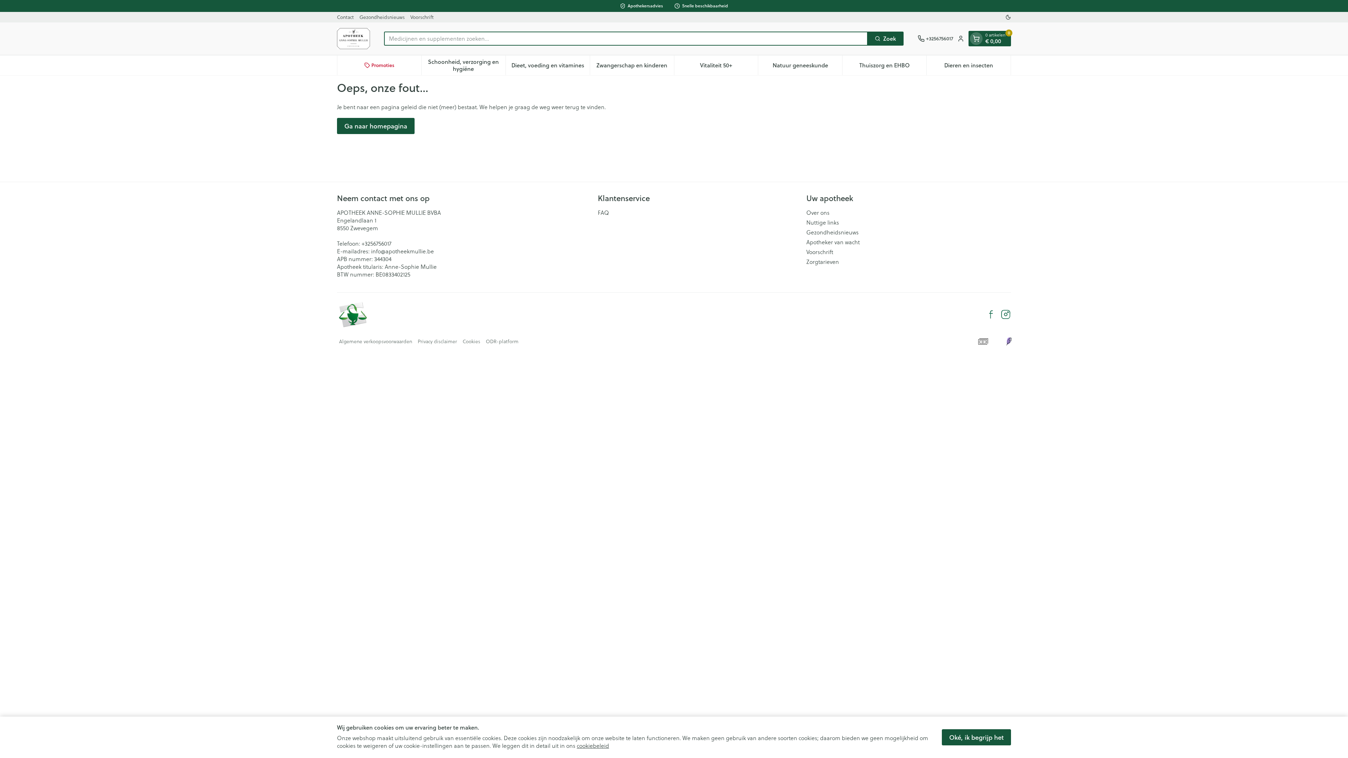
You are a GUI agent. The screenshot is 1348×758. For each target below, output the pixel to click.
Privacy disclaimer (437, 341)
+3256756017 (376, 243)
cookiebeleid (593, 746)
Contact (345, 17)
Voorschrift (422, 17)
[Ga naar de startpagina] (353, 38)
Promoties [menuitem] (382, 65)
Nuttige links (822, 222)
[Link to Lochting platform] (1009, 341)
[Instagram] (1005, 314)
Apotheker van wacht (833, 242)
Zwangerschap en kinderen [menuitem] (635, 67)
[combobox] (626, 39)
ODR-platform (502, 341)
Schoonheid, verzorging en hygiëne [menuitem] (466, 65)
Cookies (471, 341)
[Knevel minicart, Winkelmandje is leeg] (976, 38)
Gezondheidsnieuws (382, 17)
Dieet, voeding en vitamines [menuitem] (550, 67)
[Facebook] (991, 314)
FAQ (603, 213)
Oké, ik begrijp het (976, 737)
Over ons (818, 213)
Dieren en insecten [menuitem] (977, 67)
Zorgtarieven (822, 262)
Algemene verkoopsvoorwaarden (375, 341)
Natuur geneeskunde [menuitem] (807, 67)
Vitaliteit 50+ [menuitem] (729, 67)
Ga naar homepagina (375, 126)
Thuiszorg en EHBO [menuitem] (892, 67)
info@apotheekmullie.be (402, 251)
